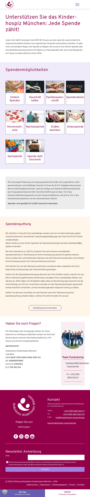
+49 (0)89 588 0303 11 (74, 411)
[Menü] (77, 4)
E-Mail (7, 456)
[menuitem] (32, 485)
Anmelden (45, 469)
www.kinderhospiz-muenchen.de (61, 423)
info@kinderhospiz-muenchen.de (70, 418)
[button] (5, 492)
